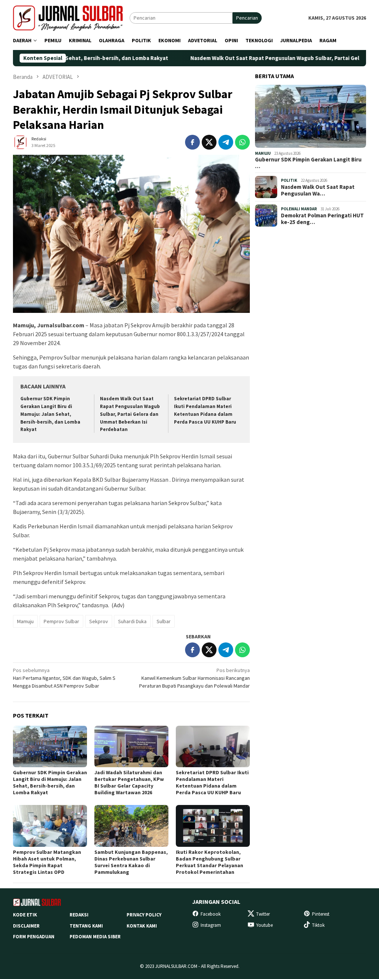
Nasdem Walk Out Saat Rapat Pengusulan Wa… (318, 190)
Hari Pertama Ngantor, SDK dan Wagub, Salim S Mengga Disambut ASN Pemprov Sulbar (64, 678)
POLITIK (289, 180)
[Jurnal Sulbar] (71, 17)
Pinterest (320, 914)
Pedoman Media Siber (95, 936)
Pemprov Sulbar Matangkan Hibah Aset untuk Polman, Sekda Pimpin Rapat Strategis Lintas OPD (47, 862)
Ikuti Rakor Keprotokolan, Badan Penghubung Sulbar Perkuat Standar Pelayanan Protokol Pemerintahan (209, 862)
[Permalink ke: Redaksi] (20, 141)
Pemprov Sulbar (61, 621)
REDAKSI (79, 915)
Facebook (211, 914)
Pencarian (247, 17)
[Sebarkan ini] (192, 142)
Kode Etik (25, 915)
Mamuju (25, 621)
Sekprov (98, 621)
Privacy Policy (144, 915)
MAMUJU (263, 153)
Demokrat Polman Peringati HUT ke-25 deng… (322, 218)
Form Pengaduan (33, 936)
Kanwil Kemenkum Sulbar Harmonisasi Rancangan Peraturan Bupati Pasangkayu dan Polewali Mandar (194, 678)
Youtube (264, 925)
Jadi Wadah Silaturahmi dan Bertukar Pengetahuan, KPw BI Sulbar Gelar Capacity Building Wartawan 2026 (129, 782)
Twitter (263, 914)
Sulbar (164, 621)
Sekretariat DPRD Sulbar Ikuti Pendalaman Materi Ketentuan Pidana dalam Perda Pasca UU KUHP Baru (212, 782)
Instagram (211, 925)
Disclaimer (26, 926)
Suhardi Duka (132, 621)
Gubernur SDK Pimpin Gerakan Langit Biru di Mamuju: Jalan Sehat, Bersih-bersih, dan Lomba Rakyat (50, 414)
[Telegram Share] (225, 142)
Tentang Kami (86, 926)
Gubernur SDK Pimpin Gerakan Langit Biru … (308, 163)
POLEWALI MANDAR (299, 208)
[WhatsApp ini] (242, 142)
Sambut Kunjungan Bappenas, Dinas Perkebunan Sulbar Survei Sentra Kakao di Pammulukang (131, 862)
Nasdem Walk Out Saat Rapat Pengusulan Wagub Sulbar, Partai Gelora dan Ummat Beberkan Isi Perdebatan (130, 414)
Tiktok (318, 925)
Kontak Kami (142, 926)
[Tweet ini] (209, 142)
